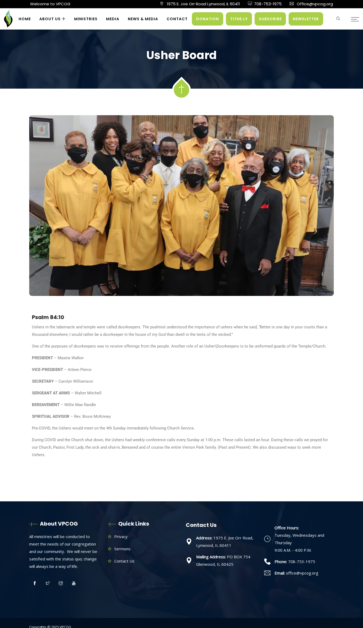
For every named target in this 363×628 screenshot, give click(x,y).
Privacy (121, 536)
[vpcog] (8, 21)
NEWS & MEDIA (143, 19)
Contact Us (124, 561)
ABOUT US (50, 19)
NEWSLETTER (306, 19)
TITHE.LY (239, 19)
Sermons (122, 548)
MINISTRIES (86, 19)
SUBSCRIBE (270, 19)
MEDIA (112, 19)
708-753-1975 (268, 4)
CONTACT (177, 19)
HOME (25, 19)
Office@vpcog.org (315, 4)
